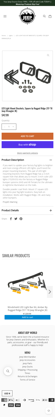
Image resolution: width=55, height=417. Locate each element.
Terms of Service (27, 379)
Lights (11, 35)
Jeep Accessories (27, 360)
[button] (8, 371)
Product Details (10, 210)
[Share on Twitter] (16, 218)
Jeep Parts (27, 363)
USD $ (7, 393)
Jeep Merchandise (27, 356)
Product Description (13, 159)
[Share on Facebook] (11, 218)
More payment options (27, 153)
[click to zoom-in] (48, 55)
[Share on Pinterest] (21, 218)
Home (4, 35)
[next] (50, 292)
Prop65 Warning (10, 202)
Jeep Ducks (27, 366)
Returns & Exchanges (27, 376)
